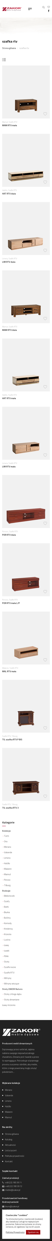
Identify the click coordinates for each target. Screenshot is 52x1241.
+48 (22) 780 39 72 (13, 1186)
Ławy (6, 945)
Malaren (5, 668)
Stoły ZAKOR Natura (12, 989)
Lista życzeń (11, 1150)
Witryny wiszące (11, 983)
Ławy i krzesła (8, 1005)
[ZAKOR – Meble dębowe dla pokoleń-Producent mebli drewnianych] (12, 9)
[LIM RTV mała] (26, 433)
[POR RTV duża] (26, 501)
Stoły (6, 961)
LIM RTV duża (8, 262)
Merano (7, 847)
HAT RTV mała (9, 398)
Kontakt (9, 1161)
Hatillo (4, 190)
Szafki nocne (10, 967)
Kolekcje (6, 831)
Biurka (7, 912)
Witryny (7, 978)
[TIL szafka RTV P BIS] (26, 706)
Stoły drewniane (11, 999)
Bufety (7, 917)
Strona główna (9, 48)
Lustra (7, 939)
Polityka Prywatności (15, 1232)
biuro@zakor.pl (11, 1206)
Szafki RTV (13, 122)
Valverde (8, 852)
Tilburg (14, 736)
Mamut (5, 122)
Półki (6, 956)
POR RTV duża (9, 534)
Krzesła (7, 934)
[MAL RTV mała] (26, 637)
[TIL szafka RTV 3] (26, 774)
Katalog (8, 1139)
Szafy (7, 901)
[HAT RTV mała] (26, 364)
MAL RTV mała (9, 671)
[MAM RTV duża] (26, 296)
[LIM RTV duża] (26, 228)
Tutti (6, 836)
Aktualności (10, 1145)
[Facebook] (49, 11)
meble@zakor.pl (12, 1190)
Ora (5, 841)
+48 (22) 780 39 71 (13, 1182)
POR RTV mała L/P (11, 603)
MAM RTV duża (9, 330)
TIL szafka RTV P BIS (12, 739)
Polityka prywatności (14, 1156)
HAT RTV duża (9, 193)
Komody (8, 923)
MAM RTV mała (9, 125)
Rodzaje (6, 890)
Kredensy (8, 928)
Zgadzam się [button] (33, 1232)
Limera (5, 258)
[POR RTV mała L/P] (26, 569)
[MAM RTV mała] (26, 91)
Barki (6, 906)
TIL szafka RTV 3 (10, 807)
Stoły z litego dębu (13, 994)
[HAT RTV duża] (26, 160)
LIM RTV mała (8, 466)
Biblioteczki (9, 895)
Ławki (6, 950)
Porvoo (5, 531)
